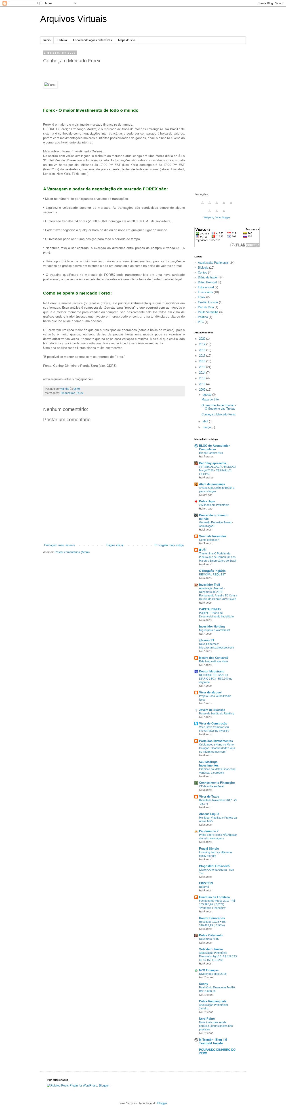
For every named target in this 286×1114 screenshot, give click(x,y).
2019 (202, 344)
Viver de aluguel (210, 692)
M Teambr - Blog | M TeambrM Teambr (213, 1041)
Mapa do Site (210, 399)
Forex (79, 393)
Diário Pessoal (207, 282)
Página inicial (115, 545)
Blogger (162, 1103)
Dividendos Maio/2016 (213, 973)
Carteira (62, 40)
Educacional (206, 287)
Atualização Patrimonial (213, 262)
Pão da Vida (206, 307)
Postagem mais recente (59, 545)
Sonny (203, 984)
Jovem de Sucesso (212, 710)
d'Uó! (202, 550)
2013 (202, 378)
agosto (207, 394)
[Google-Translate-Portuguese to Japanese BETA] (231, 205)
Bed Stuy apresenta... (214, 463)
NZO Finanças (209, 970)
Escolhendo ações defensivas (92, 40)
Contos (202, 272)
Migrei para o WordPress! (214, 630)
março (207, 427)
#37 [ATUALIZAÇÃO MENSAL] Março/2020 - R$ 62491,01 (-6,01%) (217, 470)
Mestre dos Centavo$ (213, 657)
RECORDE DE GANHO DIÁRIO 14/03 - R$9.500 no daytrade (215, 679)
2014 (202, 372)
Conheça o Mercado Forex (219, 414)
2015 (202, 367)
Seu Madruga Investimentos (209, 763)
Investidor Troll (209, 584)
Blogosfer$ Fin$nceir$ (214, 866)
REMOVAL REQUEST (212, 574)
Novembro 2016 (209, 939)
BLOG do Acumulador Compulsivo (214, 447)
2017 (202, 355)
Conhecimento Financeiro (217, 782)
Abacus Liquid (209, 814)
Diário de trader (208, 277)
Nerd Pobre (207, 1018)
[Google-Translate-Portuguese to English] (209, 213)
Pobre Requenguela (212, 1001)
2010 (202, 384)
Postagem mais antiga (169, 545)
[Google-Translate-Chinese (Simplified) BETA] (202, 205)
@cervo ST (206, 640)
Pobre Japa (207, 501)
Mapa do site (126, 40)
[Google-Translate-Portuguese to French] (209, 205)
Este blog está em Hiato (213, 661)
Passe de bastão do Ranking (216, 713)
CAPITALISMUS (210, 609)
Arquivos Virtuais (73, 19)
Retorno (204, 887)
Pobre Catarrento (211, 935)
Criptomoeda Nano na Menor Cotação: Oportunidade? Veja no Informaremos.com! (217, 748)
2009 (202, 389)
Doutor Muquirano (211, 671)
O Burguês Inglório (212, 571)
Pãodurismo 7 (209, 831)
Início (46, 40)
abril (206, 421)
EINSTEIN (206, 883)
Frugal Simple (209, 848)
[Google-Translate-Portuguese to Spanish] (223, 213)
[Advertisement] (114, 530)
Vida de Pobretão (211, 949)
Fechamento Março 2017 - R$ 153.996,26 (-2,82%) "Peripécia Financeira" (217, 904)
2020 (202, 338)
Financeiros (68, 393)
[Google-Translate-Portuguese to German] (216, 205)
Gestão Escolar (208, 302)
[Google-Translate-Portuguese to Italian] (223, 205)
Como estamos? (209, 539)
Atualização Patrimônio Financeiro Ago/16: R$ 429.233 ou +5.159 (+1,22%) (218, 956)
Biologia (203, 267)
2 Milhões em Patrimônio (214, 505)
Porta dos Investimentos (216, 741)
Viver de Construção (213, 723)
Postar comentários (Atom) (72, 552)
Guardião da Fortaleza (214, 897)
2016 (202, 361)
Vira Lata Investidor (212, 536)
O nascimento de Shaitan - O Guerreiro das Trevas (219, 407)
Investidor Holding (212, 626)
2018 (202, 350)
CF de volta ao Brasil (211, 786)
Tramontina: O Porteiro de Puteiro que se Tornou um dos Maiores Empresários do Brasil (217, 557)
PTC (201, 322)
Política (203, 317)
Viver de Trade (209, 796)
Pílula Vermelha (208, 312)
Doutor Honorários (212, 918)
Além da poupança (212, 484)
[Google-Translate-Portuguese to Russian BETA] (216, 213)
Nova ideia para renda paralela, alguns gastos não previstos (216, 1026)
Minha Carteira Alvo (211, 453)
